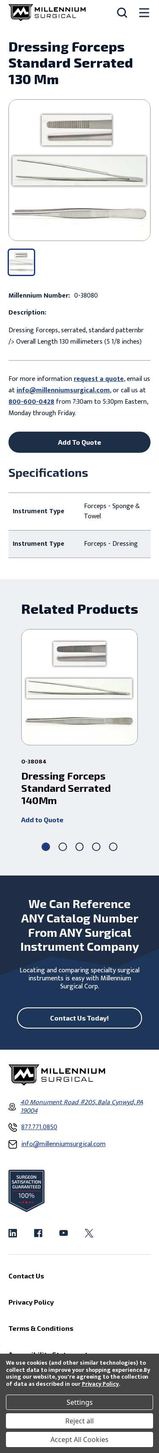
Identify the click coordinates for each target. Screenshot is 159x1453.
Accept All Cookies (79, 1439)
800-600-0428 (31, 402)
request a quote (99, 379)
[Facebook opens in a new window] (38, 1233)
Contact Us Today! (79, 1018)
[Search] (122, 12)
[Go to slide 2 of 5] (63, 847)
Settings (80, 1402)
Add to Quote (42, 819)
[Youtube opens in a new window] (63, 1233)
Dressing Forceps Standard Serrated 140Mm (66, 788)
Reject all (79, 1421)
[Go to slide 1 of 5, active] (46, 847)
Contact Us (26, 1276)
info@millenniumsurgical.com (63, 390)
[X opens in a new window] (89, 1233)
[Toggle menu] (144, 13)
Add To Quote (79, 442)
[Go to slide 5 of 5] (113, 847)
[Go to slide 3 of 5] (79, 847)
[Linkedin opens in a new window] (12, 1233)
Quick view (79, 687)
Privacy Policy (100, 1384)
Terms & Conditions (40, 1328)
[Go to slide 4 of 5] (96, 847)
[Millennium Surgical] (47, 12)
